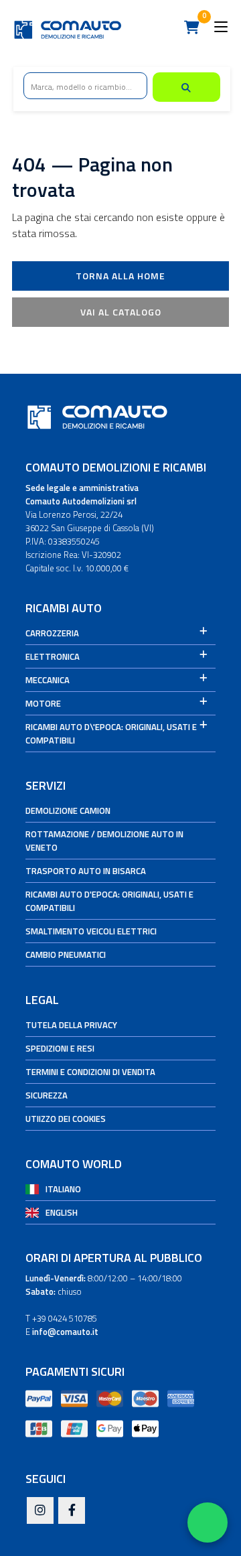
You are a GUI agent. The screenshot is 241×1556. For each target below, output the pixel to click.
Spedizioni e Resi (59, 1048)
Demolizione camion (67, 810)
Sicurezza (46, 1095)
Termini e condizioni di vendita (90, 1071)
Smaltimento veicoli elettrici (91, 931)
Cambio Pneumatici (65, 954)
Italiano (63, 1189)
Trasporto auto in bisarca (85, 870)
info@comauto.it (65, 1331)
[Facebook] (71, 1511)
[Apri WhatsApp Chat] (207, 1522)
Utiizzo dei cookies (65, 1118)
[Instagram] (40, 1511)
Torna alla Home (120, 276)
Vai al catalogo (120, 312)
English (62, 1212)
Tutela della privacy (71, 1025)
